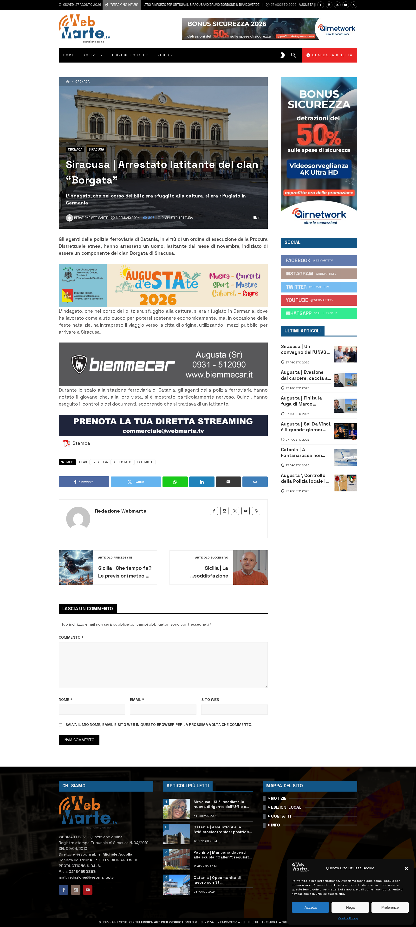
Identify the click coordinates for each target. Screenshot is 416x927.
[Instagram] (329, 4)
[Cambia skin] (282, 55)
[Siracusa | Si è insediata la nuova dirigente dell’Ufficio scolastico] (176, 809)
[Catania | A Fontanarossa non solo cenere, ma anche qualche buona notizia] (345, 457)
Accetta (311, 907)
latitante (145, 462)
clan (83, 462)
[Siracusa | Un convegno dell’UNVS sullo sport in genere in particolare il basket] (345, 354)
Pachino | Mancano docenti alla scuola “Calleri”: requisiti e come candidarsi (222, 855)
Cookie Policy (348, 918)
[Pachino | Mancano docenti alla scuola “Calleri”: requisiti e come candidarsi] (176, 859)
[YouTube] (345, 4)
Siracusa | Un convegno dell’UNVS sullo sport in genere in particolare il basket (304, 350)
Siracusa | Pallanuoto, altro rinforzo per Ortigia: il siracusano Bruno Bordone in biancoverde (148, 5)
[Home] (68, 82)
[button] (406, 868)
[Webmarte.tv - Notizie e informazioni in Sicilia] (84, 28)
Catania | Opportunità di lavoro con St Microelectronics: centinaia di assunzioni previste (222, 880)
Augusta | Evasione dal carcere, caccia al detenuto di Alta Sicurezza (305, 375)
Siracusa (96, 149)
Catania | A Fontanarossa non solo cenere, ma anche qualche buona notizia (305, 453)
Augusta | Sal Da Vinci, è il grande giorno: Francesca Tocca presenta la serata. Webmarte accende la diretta (306, 427)
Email (137, 699)
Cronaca (82, 81)
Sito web (210, 699)
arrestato (122, 462)
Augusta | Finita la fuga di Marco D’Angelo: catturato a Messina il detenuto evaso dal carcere (305, 401)
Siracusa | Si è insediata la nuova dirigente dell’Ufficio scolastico (220, 804)
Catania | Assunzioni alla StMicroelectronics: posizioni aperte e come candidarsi (222, 830)
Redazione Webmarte (120, 511)
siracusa (100, 462)
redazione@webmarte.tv (91, 877)
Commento (71, 637)
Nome (65, 699)
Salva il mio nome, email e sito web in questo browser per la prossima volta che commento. (159, 724)
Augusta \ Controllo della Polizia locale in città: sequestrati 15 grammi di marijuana (304, 478)
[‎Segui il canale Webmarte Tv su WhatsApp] (354, 4)
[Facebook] (320, 4)
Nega (350, 907)
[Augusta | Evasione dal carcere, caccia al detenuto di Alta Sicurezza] (345, 379)
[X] (337, 4)
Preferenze (390, 907)
